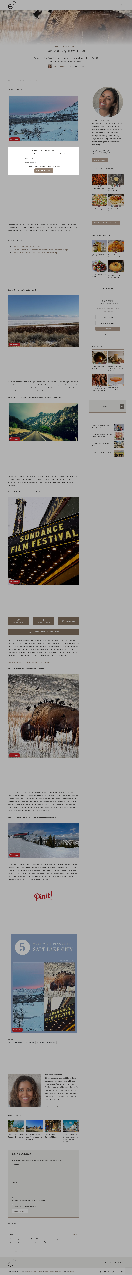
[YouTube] (105, 1272)
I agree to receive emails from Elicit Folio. (44, 166)
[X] (113, 1272)
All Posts (65, 46)
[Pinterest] (117, 1272)
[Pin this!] (14, 139)
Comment (16, 1164)
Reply (75, 1234)
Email (14, 1190)
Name (14, 1182)
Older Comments (16, 1251)
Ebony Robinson (59, 66)
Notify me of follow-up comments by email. (29, 1200)
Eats (77, 5)
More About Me (53, 1106)
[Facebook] (109, 1272)
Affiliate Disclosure (48, 1271)
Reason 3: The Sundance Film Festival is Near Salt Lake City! (36, 253)
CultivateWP (72, 1271)
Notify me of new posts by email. (24, 1206)
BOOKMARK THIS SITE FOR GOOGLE (106, 222)
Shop (116, 5)
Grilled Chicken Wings (99, 188)
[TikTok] (122, 1272)
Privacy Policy (29, 1271)
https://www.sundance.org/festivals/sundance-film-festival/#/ (29, 662)
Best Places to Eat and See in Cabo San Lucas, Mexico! (34, 1137)
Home (57, 46)
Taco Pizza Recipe (97, 209)
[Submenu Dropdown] (80, 5)
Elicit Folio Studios (116, 1262)
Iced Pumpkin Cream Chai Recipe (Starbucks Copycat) (115, 368)
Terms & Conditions (38, 1271)
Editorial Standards (58, 1271)
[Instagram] (100, 1272)
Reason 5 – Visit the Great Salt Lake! (27, 246)
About (107, 5)
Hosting (99, 5)
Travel (74, 46)
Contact (103, 1262)
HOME (71, 5)
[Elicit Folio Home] (12, 5)
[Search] (122, 5)
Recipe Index (88, 5)
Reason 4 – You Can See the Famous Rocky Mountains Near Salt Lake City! (41, 250)
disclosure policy (33, 80)
